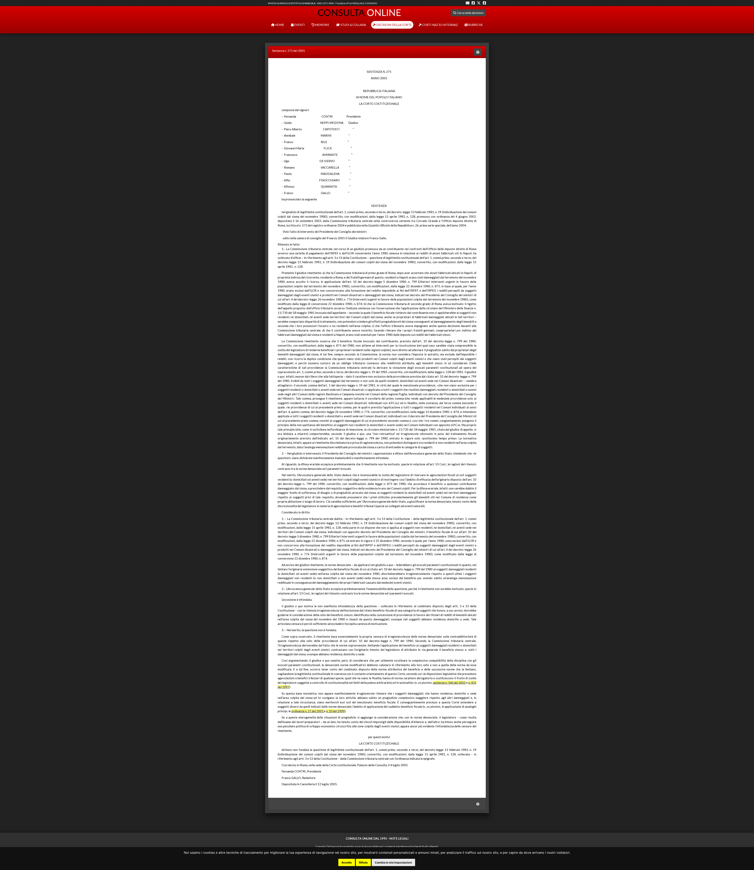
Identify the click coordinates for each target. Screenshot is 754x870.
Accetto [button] (346, 862)
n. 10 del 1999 (335, 711)
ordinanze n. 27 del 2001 (307, 711)
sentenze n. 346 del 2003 (449, 682)
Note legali (398, 838)
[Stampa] (478, 52)
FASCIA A (310, 3)
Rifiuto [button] (363, 862)
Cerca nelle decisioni (469, 13)
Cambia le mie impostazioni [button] (393, 862)
